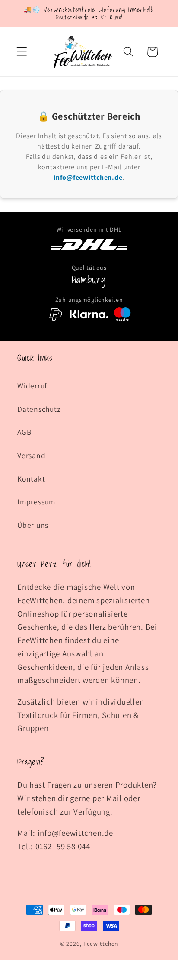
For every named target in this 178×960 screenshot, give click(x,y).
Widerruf (32, 386)
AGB (24, 432)
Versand (31, 455)
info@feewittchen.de (88, 177)
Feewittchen (100, 943)
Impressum (36, 502)
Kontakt (31, 479)
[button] (22, 52)
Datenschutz (38, 409)
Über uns (32, 525)
